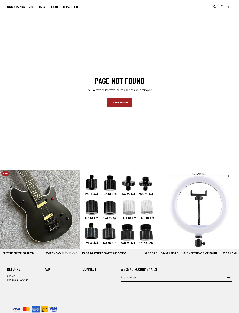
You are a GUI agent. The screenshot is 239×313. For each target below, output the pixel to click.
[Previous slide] (5, 210)
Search (11, 275)
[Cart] (229, 6)
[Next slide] (74, 210)
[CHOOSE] (154, 244)
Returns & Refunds (17, 279)
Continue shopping (119, 102)
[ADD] (74, 244)
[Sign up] (228, 277)
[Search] (214, 6)
